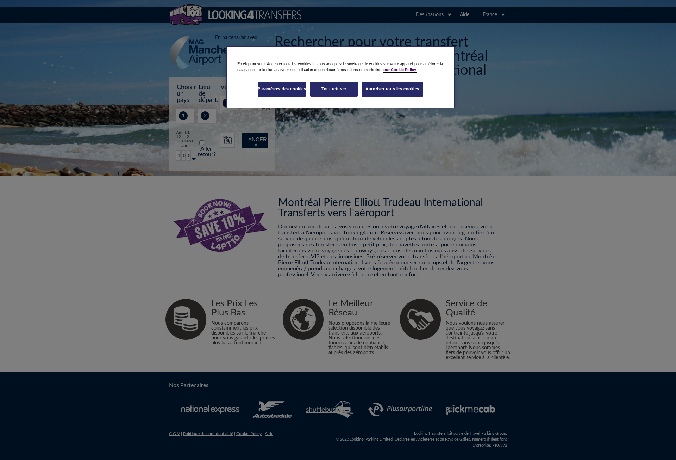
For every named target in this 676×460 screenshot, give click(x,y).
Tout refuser (333, 89)
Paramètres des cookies (282, 89)
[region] (340, 77)
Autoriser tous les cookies (392, 89)
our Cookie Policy (399, 70)
